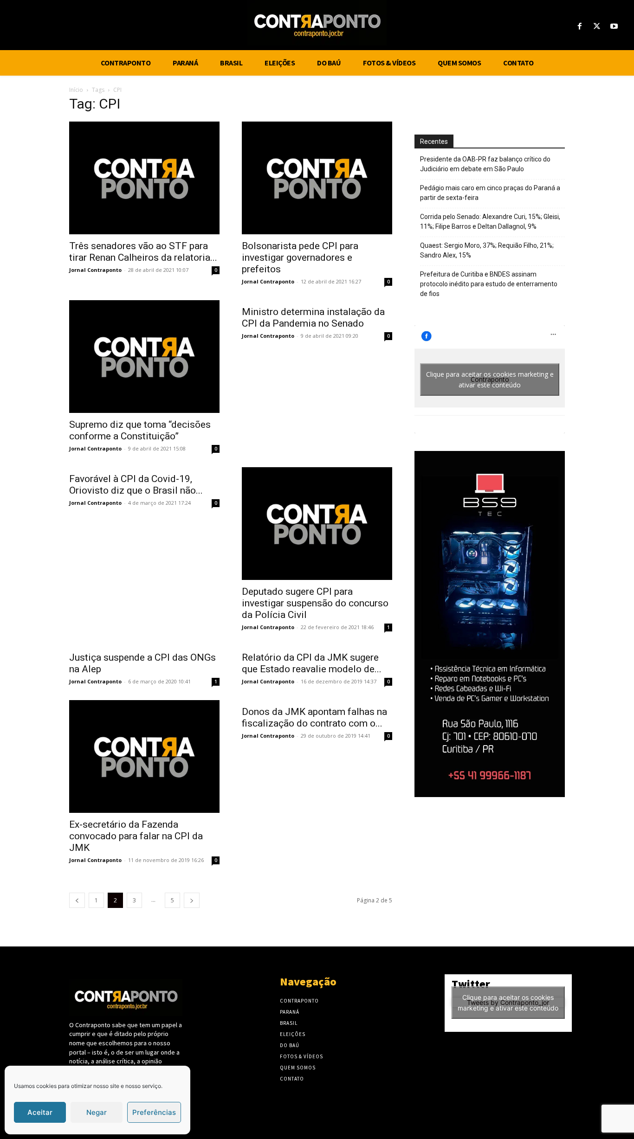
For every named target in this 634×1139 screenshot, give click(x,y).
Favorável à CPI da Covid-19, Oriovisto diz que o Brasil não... (136, 484)
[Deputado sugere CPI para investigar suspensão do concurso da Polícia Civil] (317, 523)
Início (76, 90)
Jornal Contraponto (95, 269)
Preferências (154, 1112)
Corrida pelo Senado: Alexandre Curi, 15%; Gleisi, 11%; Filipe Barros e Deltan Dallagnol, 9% (490, 221)
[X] (597, 26)
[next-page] (192, 900)
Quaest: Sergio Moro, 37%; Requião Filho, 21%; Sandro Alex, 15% (487, 250)
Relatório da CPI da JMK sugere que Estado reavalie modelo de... (312, 663)
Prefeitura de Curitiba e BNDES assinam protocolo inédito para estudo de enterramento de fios (488, 283)
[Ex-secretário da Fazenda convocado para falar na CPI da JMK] (144, 756)
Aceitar (39, 1112)
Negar (96, 1112)
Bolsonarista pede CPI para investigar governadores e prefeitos (300, 257)
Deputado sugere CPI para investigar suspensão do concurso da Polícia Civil (315, 603)
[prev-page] (77, 900)
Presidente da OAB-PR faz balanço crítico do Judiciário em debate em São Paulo (485, 164)
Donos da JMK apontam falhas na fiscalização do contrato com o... (314, 717)
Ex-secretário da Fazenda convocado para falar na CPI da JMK (136, 836)
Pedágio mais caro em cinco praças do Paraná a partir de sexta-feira (490, 192)
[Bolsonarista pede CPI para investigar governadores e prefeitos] (317, 178)
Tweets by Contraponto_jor (508, 1002)
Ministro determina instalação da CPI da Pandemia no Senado (313, 317)
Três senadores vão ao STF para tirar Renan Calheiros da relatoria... (143, 251)
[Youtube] (614, 26)
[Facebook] (579, 26)
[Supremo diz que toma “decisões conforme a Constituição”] (144, 356)
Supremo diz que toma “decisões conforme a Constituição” (140, 430)
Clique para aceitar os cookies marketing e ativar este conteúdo (490, 379)
